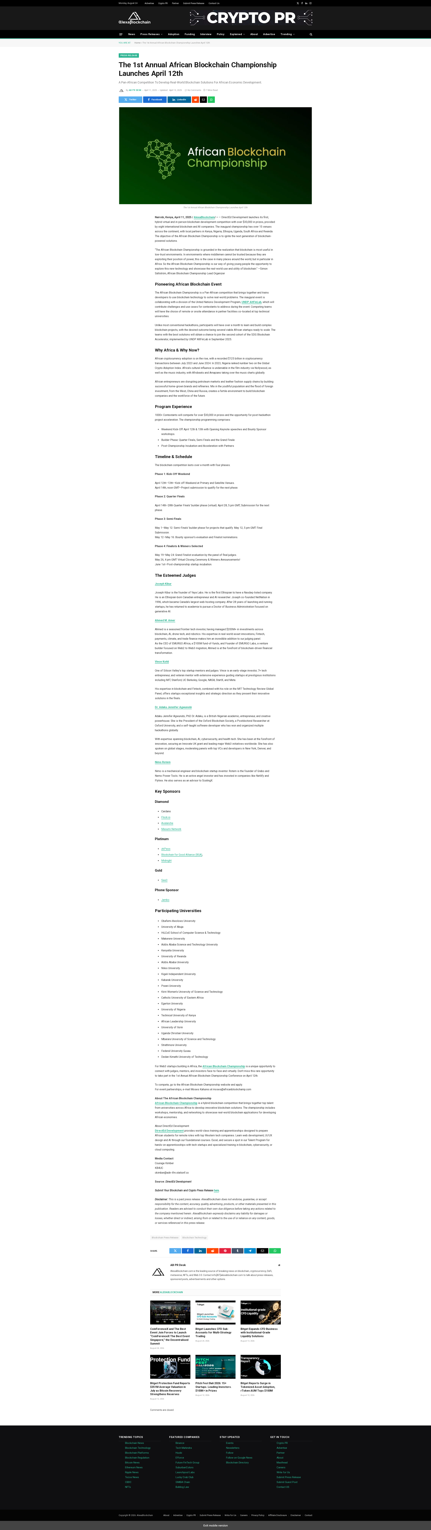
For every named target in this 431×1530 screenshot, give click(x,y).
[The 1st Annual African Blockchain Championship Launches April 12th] (215, 155)
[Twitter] (123, 226)
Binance (180, 1443)
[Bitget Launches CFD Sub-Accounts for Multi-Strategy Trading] (215, 1312)
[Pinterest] (123, 252)
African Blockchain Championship (224, 1066)
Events (230, 1443)
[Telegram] (123, 269)
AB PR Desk (135, 90)
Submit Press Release (193, 3)
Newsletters (232, 1447)
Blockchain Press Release (165, 1237)
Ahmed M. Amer (165, 620)
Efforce (180, 1457)
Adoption (173, 34)
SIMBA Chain (183, 1482)
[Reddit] (123, 260)
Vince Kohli (162, 661)
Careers (281, 1467)
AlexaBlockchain (204, 217)
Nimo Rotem (163, 762)
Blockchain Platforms (137, 1452)
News (131, 34)
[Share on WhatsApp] (211, 99)
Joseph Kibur (163, 583)
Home (137, 42)
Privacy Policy (257, 1515)
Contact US (283, 1487)
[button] (120, 34)
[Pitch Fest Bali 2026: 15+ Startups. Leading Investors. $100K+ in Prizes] (215, 1367)
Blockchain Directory (237, 1462)
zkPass (165, 848)
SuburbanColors (184, 1467)
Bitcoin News (132, 1462)
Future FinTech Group (187, 1462)
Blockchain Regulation (137, 1457)
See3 (164, 880)
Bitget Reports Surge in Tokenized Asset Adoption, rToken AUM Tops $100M (258, 1387)
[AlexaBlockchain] (135, 18)
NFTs (128, 1487)
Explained (236, 34)
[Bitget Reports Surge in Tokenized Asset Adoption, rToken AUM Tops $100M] (261, 1367)
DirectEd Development (169, 1130)
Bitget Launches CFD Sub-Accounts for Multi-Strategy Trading (213, 1332)
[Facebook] (123, 234)
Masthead (282, 1462)
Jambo (165, 899)
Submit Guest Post (287, 1482)
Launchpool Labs (185, 1472)
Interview (205, 34)
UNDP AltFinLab (251, 302)
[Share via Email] (203, 99)
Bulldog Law (182, 1487)
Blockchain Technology (194, 1237)
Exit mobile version (215, 1525)
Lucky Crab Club (184, 1477)
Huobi (179, 1452)
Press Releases (150, 34)
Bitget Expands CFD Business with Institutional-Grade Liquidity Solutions (259, 1332)
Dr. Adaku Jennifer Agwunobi (173, 707)
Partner (175, 3)
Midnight (166, 860)
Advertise (149, 3)
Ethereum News (134, 1467)
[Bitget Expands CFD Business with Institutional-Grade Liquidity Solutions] (261, 1312)
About (254, 34)
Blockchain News (134, 1443)
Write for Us (283, 1472)
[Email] (123, 277)
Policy (221, 34)
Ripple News (132, 1472)
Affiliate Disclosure (277, 1515)
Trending (286, 34)
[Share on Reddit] (195, 99)
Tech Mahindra (184, 1447)
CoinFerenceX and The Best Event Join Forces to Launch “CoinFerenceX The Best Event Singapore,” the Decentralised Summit (170, 1336)
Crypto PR (163, 3)
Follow (229, 1452)
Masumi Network (171, 829)
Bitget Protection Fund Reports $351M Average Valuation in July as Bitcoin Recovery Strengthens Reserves (170, 1389)
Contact (308, 1515)
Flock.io (165, 817)
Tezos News (132, 1477)
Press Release (128, 55)
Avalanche (167, 823)
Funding (190, 34)
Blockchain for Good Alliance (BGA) (181, 854)
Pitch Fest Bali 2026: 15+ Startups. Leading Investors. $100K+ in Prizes (213, 1387)
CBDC (128, 1482)
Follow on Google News (239, 1457)
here (216, 1190)
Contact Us (214, 3)
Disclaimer (296, 1515)
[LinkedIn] (123, 243)
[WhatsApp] (123, 286)
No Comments (194, 90)
